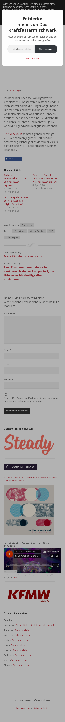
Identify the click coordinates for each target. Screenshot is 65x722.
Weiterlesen (32, 58)
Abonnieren (46, 49)
